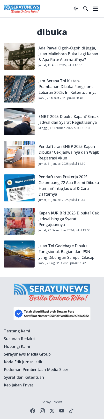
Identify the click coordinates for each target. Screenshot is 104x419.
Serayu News (52, 402)
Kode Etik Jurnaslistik (23, 361)
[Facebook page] (32, 410)
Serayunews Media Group (27, 354)
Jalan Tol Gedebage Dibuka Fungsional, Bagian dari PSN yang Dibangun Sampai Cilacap (66, 251)
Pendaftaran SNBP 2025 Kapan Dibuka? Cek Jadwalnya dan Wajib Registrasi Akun (68, 152)
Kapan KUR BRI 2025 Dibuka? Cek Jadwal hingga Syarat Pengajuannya (68, 218)
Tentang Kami (17, 331)
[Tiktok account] (71, 410)
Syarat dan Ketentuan (24, 377)
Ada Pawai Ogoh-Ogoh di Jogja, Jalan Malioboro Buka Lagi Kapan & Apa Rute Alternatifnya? (68, 53)
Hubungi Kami (17, 346)
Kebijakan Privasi (19, 385)
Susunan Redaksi (19, 338)
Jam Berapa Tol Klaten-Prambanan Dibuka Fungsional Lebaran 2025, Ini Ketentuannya (67, 86)
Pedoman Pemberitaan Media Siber (36, 369)
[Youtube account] (61, 410)
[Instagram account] (42, 410)
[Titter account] (52, 410)
